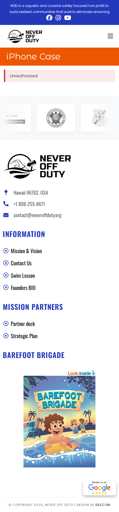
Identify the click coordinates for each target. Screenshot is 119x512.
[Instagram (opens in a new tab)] (58, 18)
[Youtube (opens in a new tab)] (68, 18)
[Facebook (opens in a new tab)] (50, 18)
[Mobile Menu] (110, 36)
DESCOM (102, 505)
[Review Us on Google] (99, 488)
